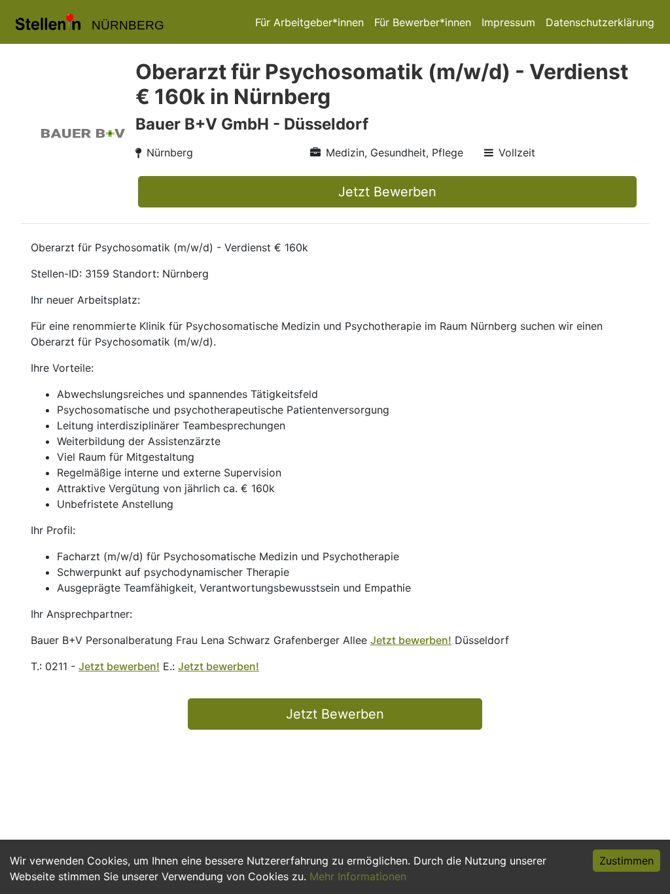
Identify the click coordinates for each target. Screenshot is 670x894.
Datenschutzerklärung (600, 22)
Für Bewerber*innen (422, 22)
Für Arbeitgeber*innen (309, 22)
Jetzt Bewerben (387, 192)
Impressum (508, 22)
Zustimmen (626, 860)
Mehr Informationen (357, 876)
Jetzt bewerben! (410, 640)
